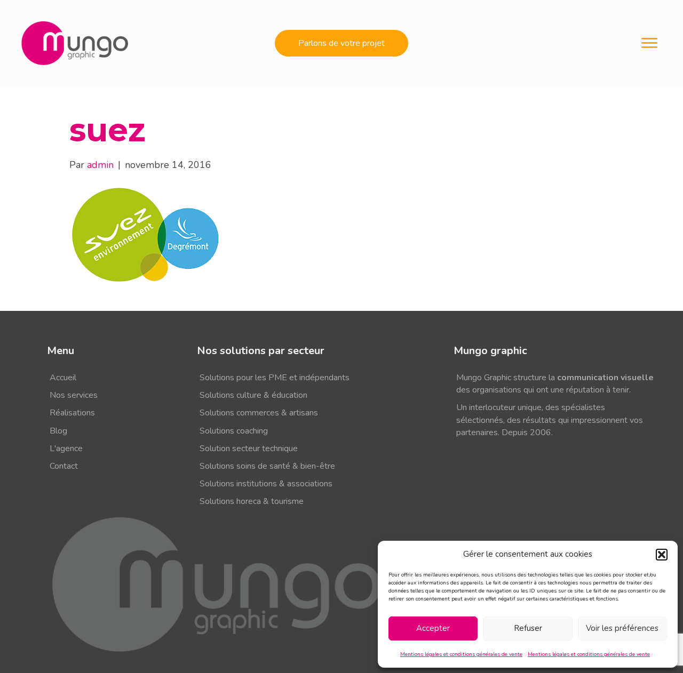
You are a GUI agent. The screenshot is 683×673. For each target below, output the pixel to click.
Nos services (74, 395)
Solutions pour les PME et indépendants (275, 377)
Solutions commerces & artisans (259, 413)
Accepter (433, 628)
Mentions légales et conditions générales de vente (461, 654)
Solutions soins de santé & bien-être (267, 466)
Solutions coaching (234, 431)
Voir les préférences (622, 628)
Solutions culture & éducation (253, 395)
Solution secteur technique (249, 448)
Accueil (63, 377)
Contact (64, 466)
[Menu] (649, 43)
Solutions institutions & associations (266, 484)
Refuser (528, 628)
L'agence (66, 448)
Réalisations (72, 413)
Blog (58, 431)
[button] (661, 554)
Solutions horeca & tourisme (252, 501)
